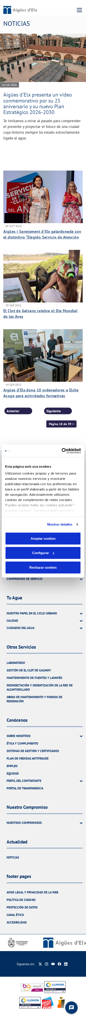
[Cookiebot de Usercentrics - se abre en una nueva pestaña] (62, 451)
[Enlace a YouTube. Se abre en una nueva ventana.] (53, 964)
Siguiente (53, 411)
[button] (61, 423)
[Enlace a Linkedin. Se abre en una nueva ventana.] (65, 964)
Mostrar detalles (60, 524)
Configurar (40, 553)
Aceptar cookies (43, 538)
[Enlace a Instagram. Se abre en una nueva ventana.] (46, 964)
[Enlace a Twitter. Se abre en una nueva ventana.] (40, 964)
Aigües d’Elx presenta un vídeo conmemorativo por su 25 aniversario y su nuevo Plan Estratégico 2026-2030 (37, 103)
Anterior (13, 411)
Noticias (13, 857)
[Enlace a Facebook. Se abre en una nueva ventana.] (59, 964)
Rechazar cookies (43, 567)
